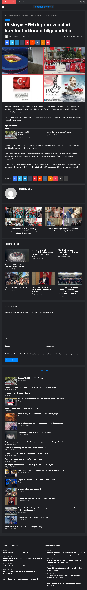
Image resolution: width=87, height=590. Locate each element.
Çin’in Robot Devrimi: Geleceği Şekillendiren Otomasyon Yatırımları (44, 470)
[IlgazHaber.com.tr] (43, 6)
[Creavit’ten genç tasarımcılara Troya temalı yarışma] (11, 417)
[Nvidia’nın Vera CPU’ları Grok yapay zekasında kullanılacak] (11, 402)
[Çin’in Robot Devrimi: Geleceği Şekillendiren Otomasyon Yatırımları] (11, 473)
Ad (6, 338)
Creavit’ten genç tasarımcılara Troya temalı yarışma (38, 414)
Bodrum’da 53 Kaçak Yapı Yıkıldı (30, 378)
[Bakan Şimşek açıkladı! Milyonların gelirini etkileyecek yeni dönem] (11, 426)
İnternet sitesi (50, 346)
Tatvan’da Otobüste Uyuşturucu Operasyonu (14, 265)
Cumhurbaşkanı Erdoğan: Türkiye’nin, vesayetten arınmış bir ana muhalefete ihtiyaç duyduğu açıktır (69, 290)
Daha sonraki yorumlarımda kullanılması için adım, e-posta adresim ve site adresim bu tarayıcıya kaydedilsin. (44, 354)
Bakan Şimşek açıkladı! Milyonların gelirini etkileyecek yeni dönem (43, 423)
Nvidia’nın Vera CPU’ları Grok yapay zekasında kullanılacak (41, 399)
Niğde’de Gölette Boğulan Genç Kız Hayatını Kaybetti (25, 527)
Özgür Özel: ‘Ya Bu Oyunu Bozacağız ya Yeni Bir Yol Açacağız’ (41, 289)
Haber (16, 15)
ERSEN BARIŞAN (14, 36)
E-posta (8, 346)
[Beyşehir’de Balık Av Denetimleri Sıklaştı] (11, 520)
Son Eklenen (43, 370)
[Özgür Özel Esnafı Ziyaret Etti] (17, 278)
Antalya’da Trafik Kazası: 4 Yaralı (27, 2)
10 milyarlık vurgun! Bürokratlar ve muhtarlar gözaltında (68, 252)
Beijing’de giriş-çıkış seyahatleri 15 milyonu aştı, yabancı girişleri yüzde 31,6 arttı (42, 253)
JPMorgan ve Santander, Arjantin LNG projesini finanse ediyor (29, 465)
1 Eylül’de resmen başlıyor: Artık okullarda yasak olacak (26, 448)
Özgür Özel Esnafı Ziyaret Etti (16, 287)
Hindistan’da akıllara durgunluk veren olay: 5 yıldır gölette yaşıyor (30, 387)
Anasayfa (9, 15)
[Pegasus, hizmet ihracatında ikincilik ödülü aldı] (11, 483)
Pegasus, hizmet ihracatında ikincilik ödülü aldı (36, 480)
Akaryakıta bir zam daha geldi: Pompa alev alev (23, 459)
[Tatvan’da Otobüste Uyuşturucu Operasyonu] (17, 255)
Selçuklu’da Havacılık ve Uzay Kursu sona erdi (22, 408)
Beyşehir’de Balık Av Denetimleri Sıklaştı (33, 517)
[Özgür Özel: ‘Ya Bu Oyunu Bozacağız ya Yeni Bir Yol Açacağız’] (43, 278)
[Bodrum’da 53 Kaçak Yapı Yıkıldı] (11, 135)
